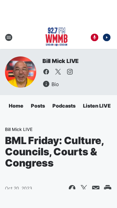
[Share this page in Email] (95, 188)
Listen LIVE (97, 106)
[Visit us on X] (58, 71)
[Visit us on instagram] (70, 71)
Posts (38, 106)
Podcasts (64, 106)
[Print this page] (107, 188)
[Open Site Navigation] (8, 37)
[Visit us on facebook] (46, 71)
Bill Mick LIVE (60, 61)
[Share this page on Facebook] (72, 188)
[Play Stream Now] (106, 37)
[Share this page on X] (84, 188)
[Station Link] (56, 37)
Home (16, 106)
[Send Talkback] (94, 37)
